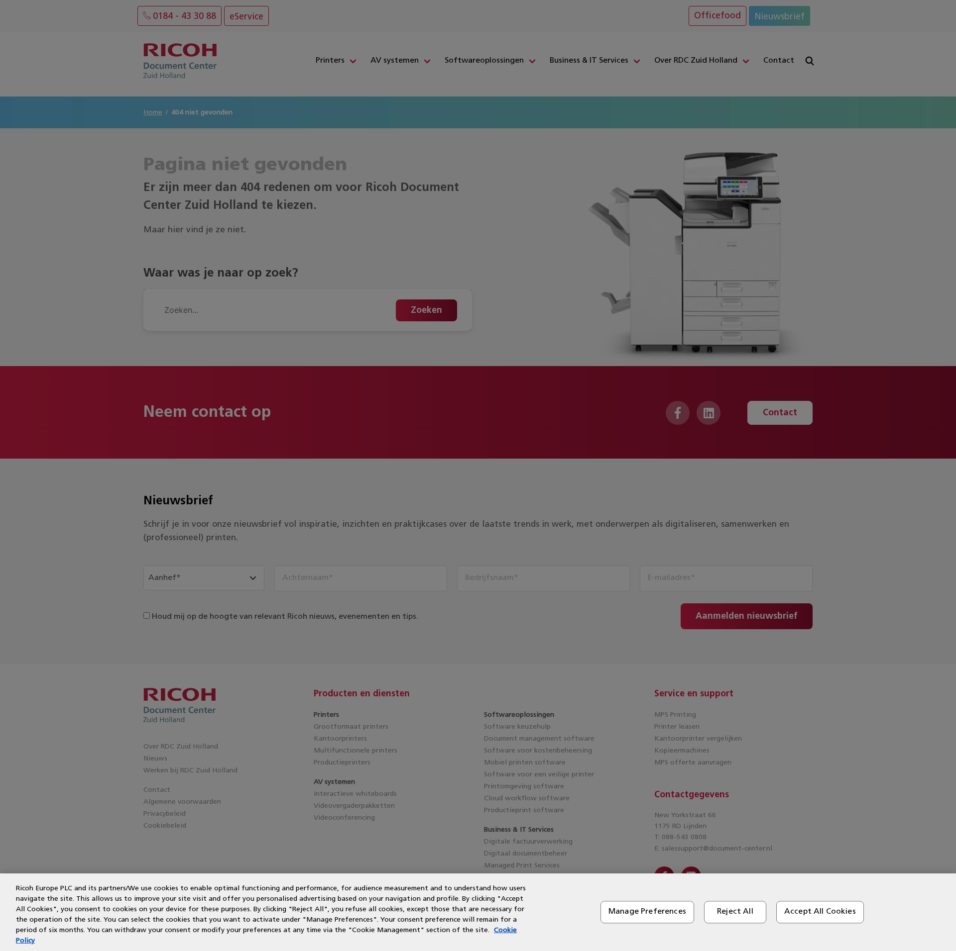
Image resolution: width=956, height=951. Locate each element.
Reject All (735, 912)
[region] (478, 912)
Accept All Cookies (820, 912)
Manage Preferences (647, 912)
